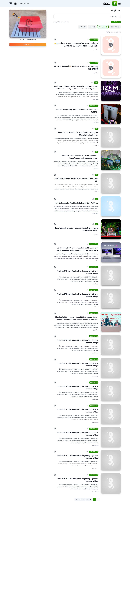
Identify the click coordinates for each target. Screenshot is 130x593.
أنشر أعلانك (22, 3)
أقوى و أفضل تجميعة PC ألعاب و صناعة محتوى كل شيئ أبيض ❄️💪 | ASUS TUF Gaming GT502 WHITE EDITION (76, 44)
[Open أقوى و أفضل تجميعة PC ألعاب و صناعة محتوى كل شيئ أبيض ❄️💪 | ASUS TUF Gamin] (88, 39)
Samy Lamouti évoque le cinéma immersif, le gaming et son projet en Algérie (76, 229)
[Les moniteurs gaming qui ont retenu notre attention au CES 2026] (111, 114)
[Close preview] (118, 52)
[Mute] (103, 52)
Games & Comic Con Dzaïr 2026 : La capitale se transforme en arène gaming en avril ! (79, 157)
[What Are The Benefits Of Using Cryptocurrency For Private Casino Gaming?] (111, 137)
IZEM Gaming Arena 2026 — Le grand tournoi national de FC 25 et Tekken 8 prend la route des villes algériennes (76, 87)
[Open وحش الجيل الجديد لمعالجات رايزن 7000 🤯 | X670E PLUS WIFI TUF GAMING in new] (88, 63)
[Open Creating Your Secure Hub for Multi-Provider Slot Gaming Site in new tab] (93, 175)
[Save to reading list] (55, 39)
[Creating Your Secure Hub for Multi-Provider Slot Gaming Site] (111, 183)
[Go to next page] (76, 499)
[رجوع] (119, 10)
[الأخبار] (114, 3)
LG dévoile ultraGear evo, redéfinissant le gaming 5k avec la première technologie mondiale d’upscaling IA (77, 249)
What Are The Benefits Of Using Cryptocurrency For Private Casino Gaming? (78, 134)
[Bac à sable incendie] (27, 24)
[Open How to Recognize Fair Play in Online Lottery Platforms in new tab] (93, 199)
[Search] (118, 16)
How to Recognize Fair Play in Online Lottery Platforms (76, 203)
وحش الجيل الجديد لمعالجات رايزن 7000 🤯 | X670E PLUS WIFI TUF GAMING (76, 67)
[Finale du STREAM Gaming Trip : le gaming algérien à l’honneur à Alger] (111, 275)
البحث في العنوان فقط (60, 22)
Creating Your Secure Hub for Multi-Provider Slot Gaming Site (76, 180)
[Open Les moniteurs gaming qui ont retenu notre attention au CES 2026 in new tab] (87, 105)
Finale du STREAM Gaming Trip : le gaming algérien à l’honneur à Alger (77, 272)
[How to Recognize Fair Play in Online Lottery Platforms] (111, 206)
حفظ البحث (115, 22)
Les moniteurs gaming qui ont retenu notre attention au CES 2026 (76, 110)
